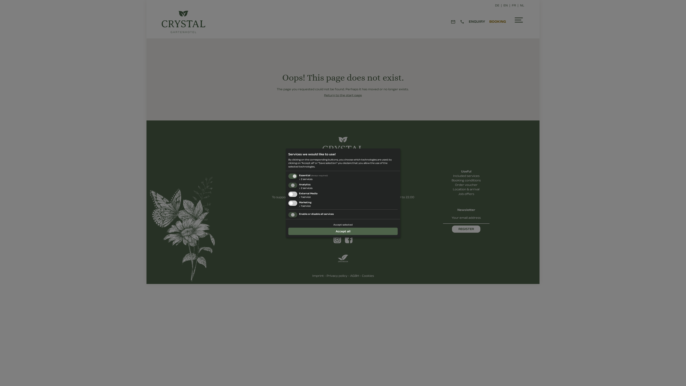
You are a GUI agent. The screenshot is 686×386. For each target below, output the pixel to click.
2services (305, 179)
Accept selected (343, 224)
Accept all (343, 231)
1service (305, 197)
